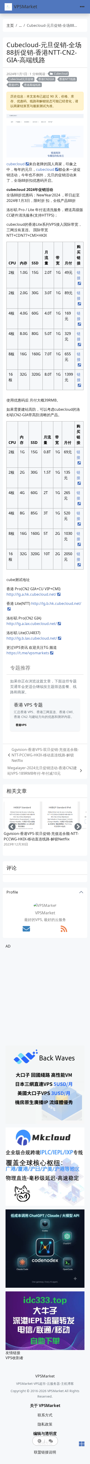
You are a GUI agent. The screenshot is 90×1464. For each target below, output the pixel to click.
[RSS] (63, 928)
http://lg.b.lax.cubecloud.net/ (31, 638)
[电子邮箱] (26, 928)
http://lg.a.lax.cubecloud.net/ (31, 623)
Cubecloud (61, 74)
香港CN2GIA (46, 79)
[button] (39, 1441)
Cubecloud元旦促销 (21, 79)
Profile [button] (12, 892)
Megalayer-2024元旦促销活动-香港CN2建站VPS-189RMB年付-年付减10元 (42, 770)
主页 (10, 25)
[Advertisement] (45, 997)
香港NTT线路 (67, 79)
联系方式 (45, 1415)
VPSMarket (25, 6)
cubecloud (15, 163)
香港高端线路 (32, 85)
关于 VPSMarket (45, 1405)
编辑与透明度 (45, 1433)
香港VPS (14, 85)
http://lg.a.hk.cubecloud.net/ (31, 594)
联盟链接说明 (45, 1452)
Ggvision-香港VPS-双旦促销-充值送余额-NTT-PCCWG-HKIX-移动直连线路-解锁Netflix (45, 755)
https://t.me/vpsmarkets (27, 652)
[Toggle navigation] (82, 6)
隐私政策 (45, 1424)
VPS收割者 (14, 1357)
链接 (79, 275)
